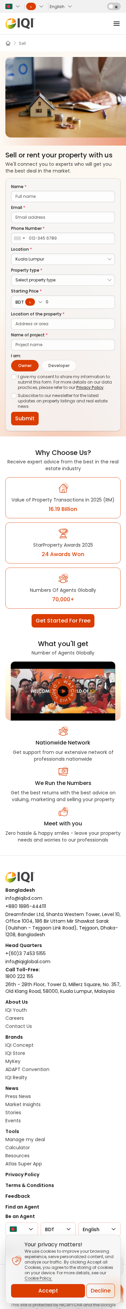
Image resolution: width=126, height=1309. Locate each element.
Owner (25, 365)
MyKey (12, 1061)
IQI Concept (19, 1045)
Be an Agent (20, 1216)
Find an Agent (22, 1207)
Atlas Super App (23, 1163)
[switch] (114, 6)
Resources (17, 1155)
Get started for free (63, 621)
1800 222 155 (19, 976)
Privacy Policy (89, 387)
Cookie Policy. (38, 1278)
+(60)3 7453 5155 (25, 953)
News (11, 1088)
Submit (25, 418)
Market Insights (23, 1104)
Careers (14, 1018)
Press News (18, 1096)
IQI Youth (16, 1010)
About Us (16, 1002)
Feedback (17, 1196)
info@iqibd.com (23, 898)
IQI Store (15, 1053)
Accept (48, 1291)
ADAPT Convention (27, 1069)
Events (13, 1120)
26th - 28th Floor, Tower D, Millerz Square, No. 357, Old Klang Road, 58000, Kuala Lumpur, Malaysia (63, 988)
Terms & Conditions (29, 1185)
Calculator (17, 1147)
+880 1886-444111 (25, 906)
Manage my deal (25, 1139)
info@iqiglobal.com (27, 961)
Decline (101, 1291)
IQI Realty (16, 1077)
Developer (59, 365)
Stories (13, 1112)
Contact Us (18, 1026)
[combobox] (19, 238)
